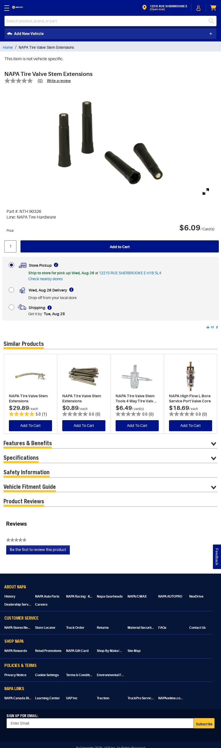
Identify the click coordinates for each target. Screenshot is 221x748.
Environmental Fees (112, 675)
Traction (103, 698)
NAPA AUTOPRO (170, 596)
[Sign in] (199, 8)
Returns (103, 628)
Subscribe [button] (204, 724)
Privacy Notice (15, 675)
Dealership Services (19, 604)
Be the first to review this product (40, 550)
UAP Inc (72, 698)
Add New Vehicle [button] (29, 33)
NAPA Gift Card (77, 651)
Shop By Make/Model (113, 651)
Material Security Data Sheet (148, 628)
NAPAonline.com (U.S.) (175, 698)
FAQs (162, 628)
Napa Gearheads (110, 596)
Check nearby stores (45, 279)
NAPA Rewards (15, 651)
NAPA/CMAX (137, 596)
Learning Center (47, 698)
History (9, 596)
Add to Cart (120, 247)
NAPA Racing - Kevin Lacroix (87, 596)
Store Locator (45, 628)
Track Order (75, 628)
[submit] (211, 21)
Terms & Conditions (80, 675)
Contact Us (197, 628)
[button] (164, 8)
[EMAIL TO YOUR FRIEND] (212, 327)
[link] (26, 80)
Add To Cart (30, 425)
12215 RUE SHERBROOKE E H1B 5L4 (130, 273)
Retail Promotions (48, 651)
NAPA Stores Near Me (20, 628)
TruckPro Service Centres (146, 698)
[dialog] (199, 8)
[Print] (208, 327)
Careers (41, 604)
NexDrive (196, 596)
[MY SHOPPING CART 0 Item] (213, 8)
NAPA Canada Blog (18, 698)
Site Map (134, 651)
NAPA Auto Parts (47, 596)
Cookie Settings (47, 675)
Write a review (59, 81)
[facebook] (217, 327)
